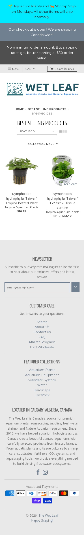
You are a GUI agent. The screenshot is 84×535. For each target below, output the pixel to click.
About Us (42, 327)
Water (42, 385)
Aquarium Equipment (42, 375)
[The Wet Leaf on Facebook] (38, 472)
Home (19, 109)
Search (42, 322)
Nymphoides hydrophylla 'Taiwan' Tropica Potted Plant (21, 198)
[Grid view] (60, 132)
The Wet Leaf (48, 515)
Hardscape (42, 390)
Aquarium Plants (42, 370)
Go (75, 287)
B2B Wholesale (42, 347)
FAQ (42, 337)
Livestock (42, 395)
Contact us (42, 332)
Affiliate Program (42, 342)
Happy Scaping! (42, 520)
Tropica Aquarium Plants (21, 207)
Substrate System (42, 380)
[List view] (65, 132)
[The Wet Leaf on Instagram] (45, 472)
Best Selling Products (47, 109)
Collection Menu (41, 144)
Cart (64, 68)
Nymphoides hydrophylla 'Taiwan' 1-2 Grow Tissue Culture (62, 200)
